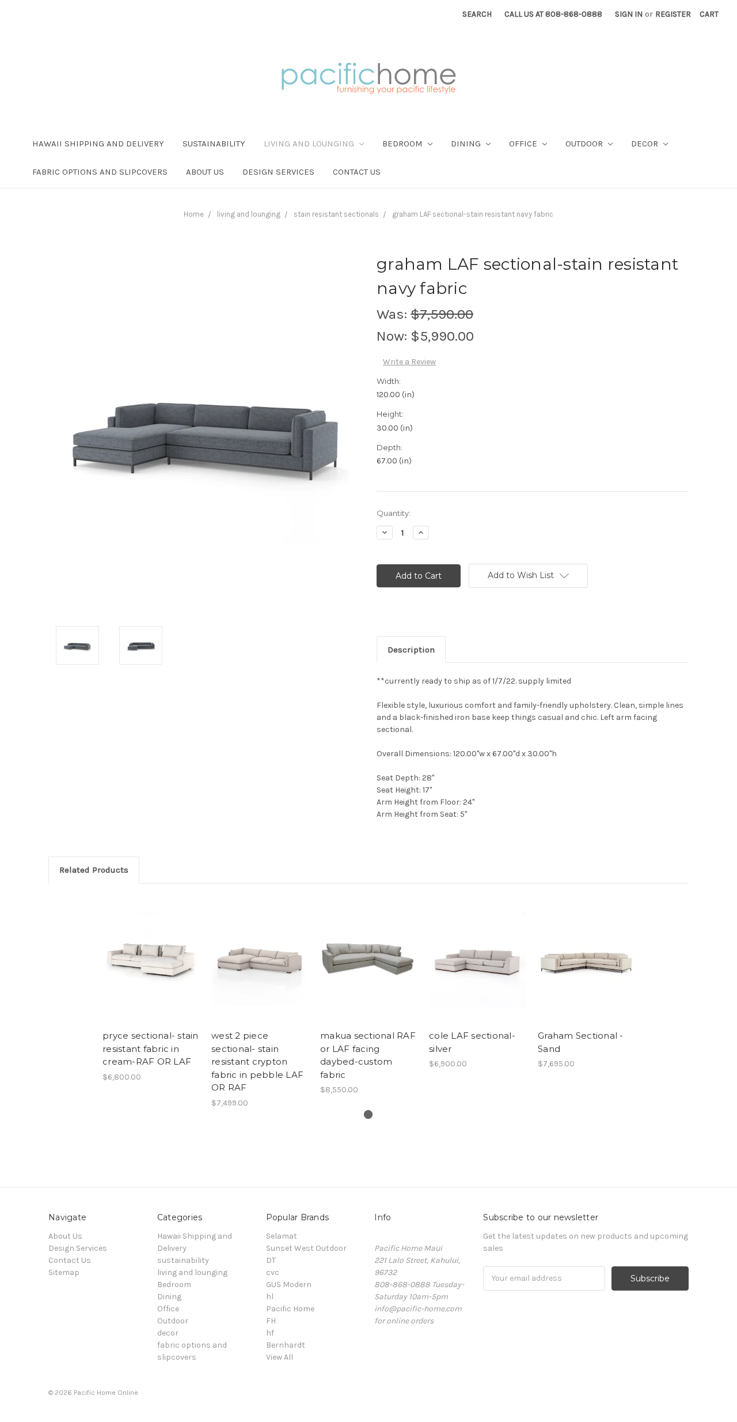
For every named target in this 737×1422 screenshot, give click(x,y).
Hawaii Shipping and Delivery (98, 143)
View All (279, 1357)
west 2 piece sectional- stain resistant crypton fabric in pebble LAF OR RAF (257, 1061)
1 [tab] (368, 1114)
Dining (467, 143)
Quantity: (394, 513)
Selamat (281, 1236)
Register (673, 14)
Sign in (629, 14)
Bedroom (403, 143)
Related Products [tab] (93, 870)
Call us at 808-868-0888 (553, 14)
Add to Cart (151, 969)
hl (269, 1297)
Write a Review (409, 362)
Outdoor (585, 143)
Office (524, 143)
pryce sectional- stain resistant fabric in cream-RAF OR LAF (150, 1048)
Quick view (151, 949)
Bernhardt (285, 1345)
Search (477, 14)
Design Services (278, 172)
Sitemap (63, 1272)
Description (411, 649)
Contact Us (357, 172)
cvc (272, 1272)
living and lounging (310, 143)
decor (645, 143)
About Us (205, 172)
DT (271, 1260)
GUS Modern (288, 1284)
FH (271, 1321)
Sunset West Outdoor (306, 1248)
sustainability (214, 143)
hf (270, 1333)
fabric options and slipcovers (100, 172)
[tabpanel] (151, 989)
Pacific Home (290, 1309)
